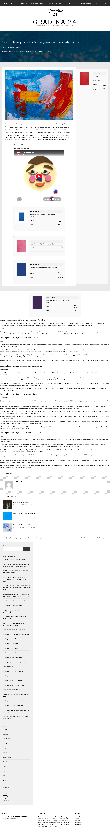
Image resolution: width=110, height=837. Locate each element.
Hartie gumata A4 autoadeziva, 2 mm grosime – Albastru (22, 320)
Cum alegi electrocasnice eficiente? (12, 605)
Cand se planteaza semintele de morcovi (14, 629)
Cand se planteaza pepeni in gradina (24, 513)
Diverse (72, 3)
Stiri (4, 775)
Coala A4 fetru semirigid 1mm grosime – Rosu (97, 78)
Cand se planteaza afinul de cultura (12, 676)
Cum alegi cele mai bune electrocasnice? (14, 600)
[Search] (105, 3)
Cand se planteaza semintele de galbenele (14, 662)
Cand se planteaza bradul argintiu (12, 652)
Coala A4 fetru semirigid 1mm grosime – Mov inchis (20, 432)
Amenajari (24, 3)
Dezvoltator (6, 800)
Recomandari (85, 3)
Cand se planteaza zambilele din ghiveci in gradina (16, 634)
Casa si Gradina (37, 3)
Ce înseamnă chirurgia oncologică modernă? (15, 559)
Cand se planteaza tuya (9, 666)
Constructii (52, 3)
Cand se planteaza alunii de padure (12, 639)
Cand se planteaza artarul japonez (12, 689)
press (19, 47)
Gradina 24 (55, 22)
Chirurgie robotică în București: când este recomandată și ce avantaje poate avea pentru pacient (15, 579)
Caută (4, 545)
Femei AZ (5, 797)
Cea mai (5, 795)
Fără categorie (7, 757)
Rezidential (6, 799)
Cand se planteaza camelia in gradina (13, 680)
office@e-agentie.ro (12, 818)
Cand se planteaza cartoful (21, 525)
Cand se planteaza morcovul (10, 643)
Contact (97, 3)
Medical (5, 761)
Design (4, 748)
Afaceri (14, 3)
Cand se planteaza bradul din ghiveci (13, 671)
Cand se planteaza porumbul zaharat (13, 701)
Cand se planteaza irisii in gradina (24, 502)
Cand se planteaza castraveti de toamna (14, 705)
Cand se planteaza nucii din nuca (12, 648)
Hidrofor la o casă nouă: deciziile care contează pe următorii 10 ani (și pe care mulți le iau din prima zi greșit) (16, 587)
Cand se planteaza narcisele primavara (13, 685)
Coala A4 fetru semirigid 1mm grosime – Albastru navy (21, 366)
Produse (63, 3)
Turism (4, 780)
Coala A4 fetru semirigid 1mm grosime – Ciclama (43, 244)
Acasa (5, 3)
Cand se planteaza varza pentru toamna (14, 657)
